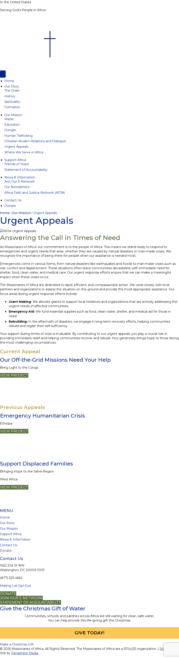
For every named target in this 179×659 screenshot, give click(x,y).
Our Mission (13, 115)
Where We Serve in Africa (23, 152)
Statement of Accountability (26, 170)
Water (9, 119)
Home (9, 81)
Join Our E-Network (19, 181)
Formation (12, 107)
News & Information (19, 177)
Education (12, 125)
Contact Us (12, 200)
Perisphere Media (24, 653)
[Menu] (3, 74)
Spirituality (12, 102)
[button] (17, 644)
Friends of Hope (16, 164)
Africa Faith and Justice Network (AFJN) (34, 193)
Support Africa (15, 160)
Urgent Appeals (16, 147)
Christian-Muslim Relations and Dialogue (35, 141)
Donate (10, 206)
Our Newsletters (16, 187)
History (9, 96)
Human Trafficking (18, 136)
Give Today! (89, 632)
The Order (12, 90)
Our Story (11, 86)
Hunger (10, 130)
